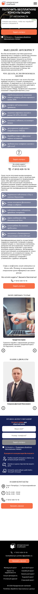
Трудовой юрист (28, 577)
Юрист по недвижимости (10, 571)
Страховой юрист (27, 580)
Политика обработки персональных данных (19, 589)
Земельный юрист (27, 574)
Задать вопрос (19, 32)
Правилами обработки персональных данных (17, 38)
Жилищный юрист (10, 568)
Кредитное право (19, 340)
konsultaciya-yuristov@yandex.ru (19, 556)
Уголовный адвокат (10, 579)
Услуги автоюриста (10, 576)
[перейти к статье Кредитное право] (19, 318)
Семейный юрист (27, 571)
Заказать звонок (17, 506)
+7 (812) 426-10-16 (21, 169)
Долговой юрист (28, 568)
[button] (3, 350)
